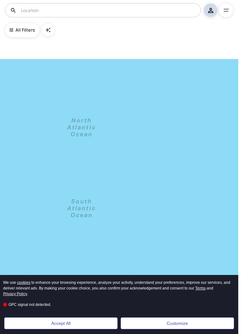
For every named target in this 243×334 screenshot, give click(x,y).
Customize (177, 323)
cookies (23, 282)
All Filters (25, 30)
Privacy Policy (15, 294)
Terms (200, 288)
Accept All (61, 323)
